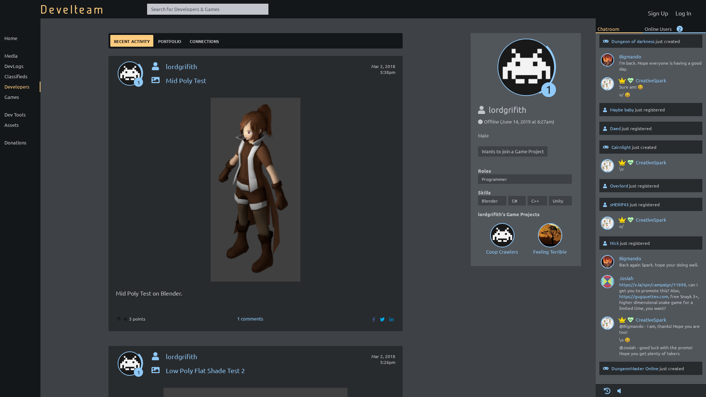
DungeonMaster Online (635, 368)
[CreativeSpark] (607, 85)
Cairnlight (621, 147)
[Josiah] (607, 283)
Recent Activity (132, 40)
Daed (615, 128)
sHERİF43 (619, 204)
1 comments (250, 318)
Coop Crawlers (502, 251)
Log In (683, 13)
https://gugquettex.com (643, 296)
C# (514, 201)
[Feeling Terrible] (549, 234)
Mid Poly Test (186, 80)
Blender (490, 201)
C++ (535, 201)
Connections (204, 40)
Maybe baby (622, 109)
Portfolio (169, 40)
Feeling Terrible (550, 251)
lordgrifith (181, 66)
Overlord (619, 186)
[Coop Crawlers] (502, 234)
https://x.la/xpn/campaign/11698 (652, 284)
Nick (614, 243)
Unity (558, 201)
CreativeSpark (651, 80)
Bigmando (630, 56)
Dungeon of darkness (633, 41)
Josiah (626, 278)
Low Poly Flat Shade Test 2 (205, 370)
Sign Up (658, 13)
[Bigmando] (607, 61)
